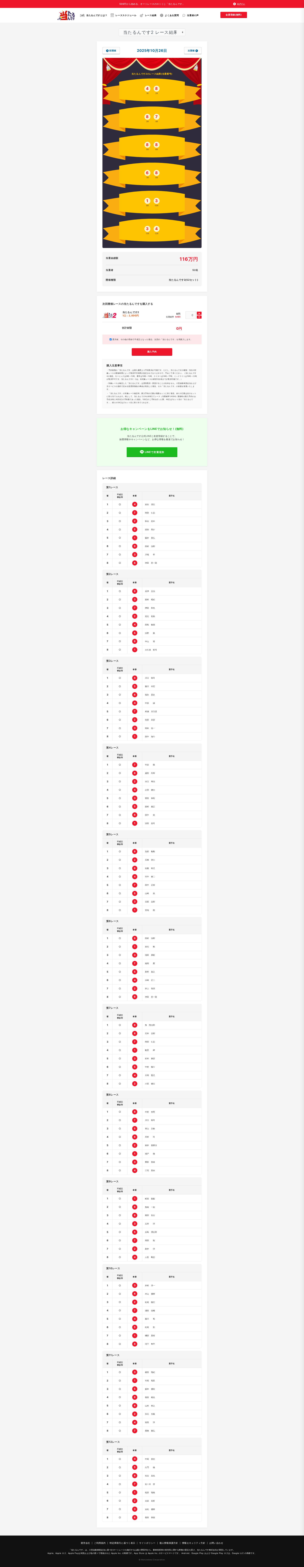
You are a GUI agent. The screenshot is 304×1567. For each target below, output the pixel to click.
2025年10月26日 (152, 50)
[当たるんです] (66, 15)
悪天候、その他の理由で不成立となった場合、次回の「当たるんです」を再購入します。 (152, 339)
